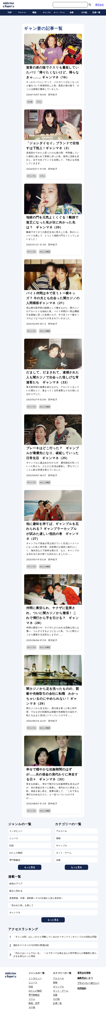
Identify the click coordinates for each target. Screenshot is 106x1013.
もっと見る (29, 867)
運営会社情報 (84, 972)
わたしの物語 (45, 251)
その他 (84, 12)
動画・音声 (34, 1003)
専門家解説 (14, 859)
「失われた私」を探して (21, 905)
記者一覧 (96, 12)
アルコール (22, 12)
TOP (10, 12)
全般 (72, 12)
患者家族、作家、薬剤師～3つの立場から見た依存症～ (36, 898)
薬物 (34, 12)
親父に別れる (15, 890)
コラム (38, 102)
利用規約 (81, 988)
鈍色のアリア (15, 883)
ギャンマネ (14, 912)
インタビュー (15, 830)
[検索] (90, 4)
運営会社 (99, 4)
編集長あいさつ (85, 977)
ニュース (13, 838)
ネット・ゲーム (59, 12)
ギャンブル (47, 12)
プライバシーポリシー (88, 983)
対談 (11, 845)
